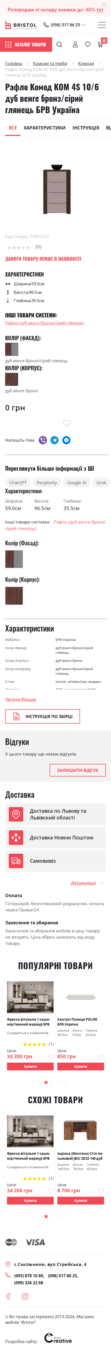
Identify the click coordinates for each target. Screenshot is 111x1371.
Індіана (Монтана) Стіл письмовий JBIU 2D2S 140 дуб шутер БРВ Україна (80, 1156)
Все (13, 128)
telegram (54, 440)
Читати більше (20, 699)
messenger (66, 440)
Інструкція (86, 128)
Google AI (76, 482)
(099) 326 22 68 (28, 1283)
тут (100, 10)
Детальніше (83, 883)
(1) (51, 1044)
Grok (101, 482)
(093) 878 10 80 (28, 1276)
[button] (46, 1082)
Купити (30, 1066)
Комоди (86, 63)
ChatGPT (18, 482)
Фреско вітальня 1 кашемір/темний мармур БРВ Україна (28, 1022)
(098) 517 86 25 (65, 25)
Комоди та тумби (50, 63)
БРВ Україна (66, 639)
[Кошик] (100, 44)
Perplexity (47, 482)
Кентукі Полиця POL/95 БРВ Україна (77, 1022)
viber (43, 440)
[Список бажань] (88, 44)
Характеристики (45, 128)
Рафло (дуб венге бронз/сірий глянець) (44, 323)
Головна (13, 63)
